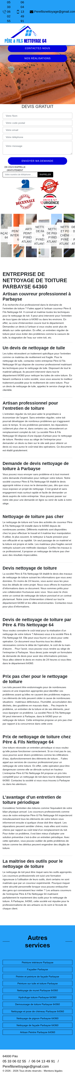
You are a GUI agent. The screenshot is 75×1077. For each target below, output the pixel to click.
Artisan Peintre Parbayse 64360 (37, 1032)
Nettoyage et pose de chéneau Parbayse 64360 (37, 1011)
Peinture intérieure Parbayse (37, 962)
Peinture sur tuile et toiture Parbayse (37, 983)
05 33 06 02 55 (8, 12)
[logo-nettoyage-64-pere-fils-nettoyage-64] (25, 34)
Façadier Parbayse (37, 969)
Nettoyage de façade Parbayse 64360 (37, 1025)
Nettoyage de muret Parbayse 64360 (37, 990)
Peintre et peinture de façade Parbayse (37, 976)
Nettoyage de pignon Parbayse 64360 (37, 1018)
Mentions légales (53, 1070)
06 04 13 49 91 (22, 12)
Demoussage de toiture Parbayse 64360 (37, 1004)
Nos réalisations (37, 58)
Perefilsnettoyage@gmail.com (53, 11)
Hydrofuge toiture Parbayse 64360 (37, 997)
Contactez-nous (37, 48)
